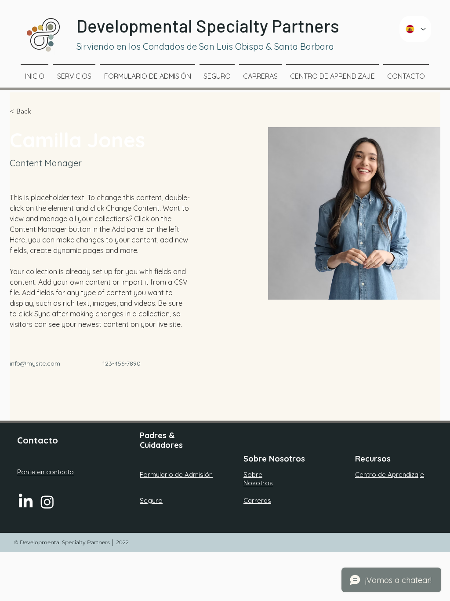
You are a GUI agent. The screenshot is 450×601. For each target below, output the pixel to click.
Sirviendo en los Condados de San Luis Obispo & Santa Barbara (206, 46)
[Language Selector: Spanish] (415, 29)
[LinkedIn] (25, 501)
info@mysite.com (35, 363)
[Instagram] (47, 501)
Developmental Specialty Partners (207, 25)
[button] (27, 111)
